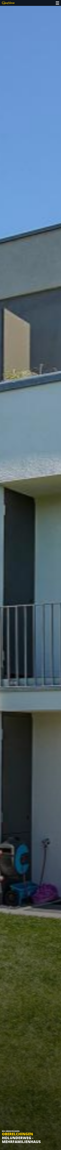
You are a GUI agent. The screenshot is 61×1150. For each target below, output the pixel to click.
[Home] (9, 3)
